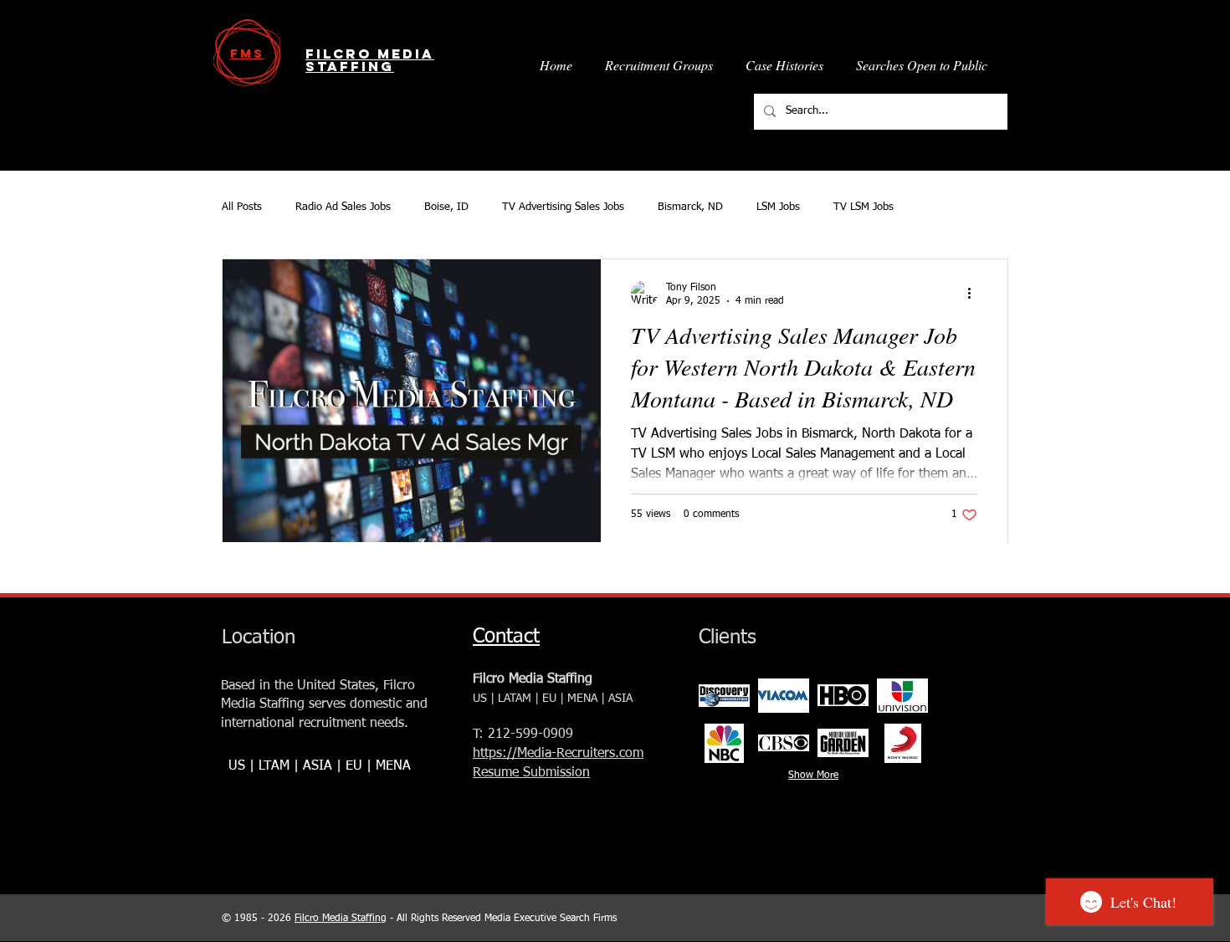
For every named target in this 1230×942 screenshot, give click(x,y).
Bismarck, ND (690, 207)
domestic (376, 704)
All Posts (242, 207)
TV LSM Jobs (863, 207)
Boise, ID (446, 207)
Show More (813, 775)
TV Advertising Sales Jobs (563, 207)
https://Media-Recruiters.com (558, 753)
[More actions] (975, 294)
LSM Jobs (778, 207)
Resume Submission (531, 773)
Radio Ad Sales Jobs (343, 207)
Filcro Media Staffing (341, 919)
